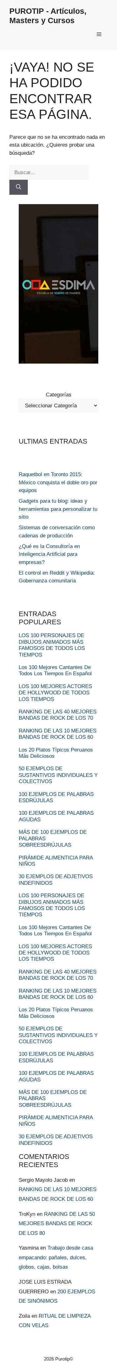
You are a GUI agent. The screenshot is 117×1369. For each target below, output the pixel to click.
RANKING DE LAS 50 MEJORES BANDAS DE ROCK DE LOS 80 (57, 1223)
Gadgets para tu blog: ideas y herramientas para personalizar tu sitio (58, 509)
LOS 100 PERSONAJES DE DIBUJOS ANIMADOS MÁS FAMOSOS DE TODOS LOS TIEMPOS (52, 644)
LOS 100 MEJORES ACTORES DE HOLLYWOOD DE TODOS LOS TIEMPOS (55, 692)
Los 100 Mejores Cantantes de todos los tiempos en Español (55, 670)
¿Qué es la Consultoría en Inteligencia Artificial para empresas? (49, 554)
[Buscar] (18, 187)
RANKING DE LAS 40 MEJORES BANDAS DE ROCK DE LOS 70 (57, 715)
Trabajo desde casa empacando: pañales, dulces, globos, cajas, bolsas (56, 1257)
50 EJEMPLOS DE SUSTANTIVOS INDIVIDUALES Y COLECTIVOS (58, 775)
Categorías (58, 395)
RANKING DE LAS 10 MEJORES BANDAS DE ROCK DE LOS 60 (57, 734)
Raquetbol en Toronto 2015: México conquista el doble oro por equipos (58, 482)
